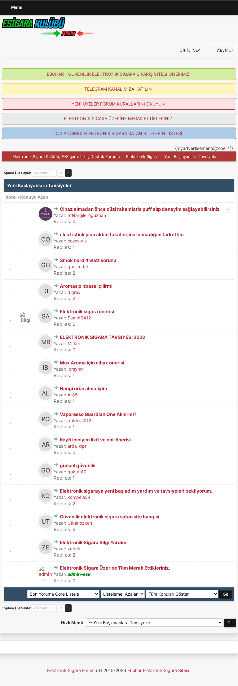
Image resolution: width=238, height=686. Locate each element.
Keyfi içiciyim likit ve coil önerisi (95, 440)
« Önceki (41, 173)
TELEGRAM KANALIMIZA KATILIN (118, 89)
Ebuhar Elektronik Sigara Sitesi (158, 670)
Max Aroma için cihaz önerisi (92, 363)
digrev (74, 292)
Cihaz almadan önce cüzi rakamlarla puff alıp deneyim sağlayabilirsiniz (140, 209)
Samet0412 (79, 317)
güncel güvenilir (78, 465)
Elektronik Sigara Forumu (72, 670)
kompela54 (79, 497)
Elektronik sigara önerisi (87, 311)
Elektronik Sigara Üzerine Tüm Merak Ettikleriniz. (115, 568)
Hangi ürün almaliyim (83, 388)
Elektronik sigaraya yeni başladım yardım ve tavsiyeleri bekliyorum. (136, 491)
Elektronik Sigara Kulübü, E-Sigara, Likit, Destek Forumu (66, 156)
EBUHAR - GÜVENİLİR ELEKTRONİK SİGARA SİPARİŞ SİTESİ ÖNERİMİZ (118, 74)
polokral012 (79, 420)
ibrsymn (76, 369)
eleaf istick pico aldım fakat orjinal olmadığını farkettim (122, 234)
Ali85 (73, 394)
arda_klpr (77, 446)
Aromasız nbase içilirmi (86, 286)
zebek (74, 548)
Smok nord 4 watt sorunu (88, 260)
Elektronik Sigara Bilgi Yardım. (94, 542)
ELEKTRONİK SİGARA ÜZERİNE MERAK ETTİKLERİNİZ (118, 118)
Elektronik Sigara (142, 156)
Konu (11, 197)
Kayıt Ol (224, 49)
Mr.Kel (74, 343)
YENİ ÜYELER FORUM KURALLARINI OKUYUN (118, 103)
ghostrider (78, 266)
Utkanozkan (80, 523)
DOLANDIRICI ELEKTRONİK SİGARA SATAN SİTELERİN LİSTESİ (118, 133)
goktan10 (77, 471)
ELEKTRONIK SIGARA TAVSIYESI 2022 (102, 337)
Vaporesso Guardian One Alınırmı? (98, 414)
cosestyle (77, 240)
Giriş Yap (188, 49)
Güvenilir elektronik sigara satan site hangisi (109, 517)
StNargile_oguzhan (87, 215)
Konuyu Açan (34, 197)
